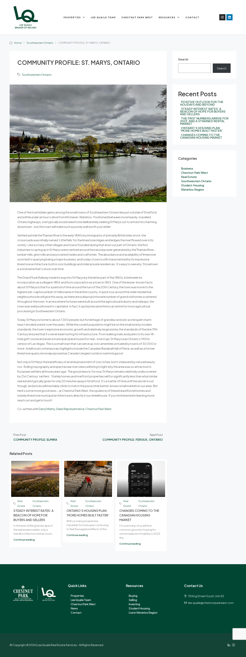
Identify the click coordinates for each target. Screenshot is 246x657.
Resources (167, 17)
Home (18, 42)
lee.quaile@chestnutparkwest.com (211, 602)
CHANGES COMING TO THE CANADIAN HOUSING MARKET (139, 515)
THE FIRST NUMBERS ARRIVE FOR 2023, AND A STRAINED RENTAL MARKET (204, 120)
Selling (133, 600)
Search (183, 59)
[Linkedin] (229, 17)
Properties (72, 17)
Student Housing (192, 185)
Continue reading (24, 539)
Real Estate (21, 503)
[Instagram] (222, 17)
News (74, 608)
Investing (134, 604)
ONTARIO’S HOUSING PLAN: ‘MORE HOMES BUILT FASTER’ (201, 129)
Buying (133, 595)
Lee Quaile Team (103, 17)
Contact (192, 17)
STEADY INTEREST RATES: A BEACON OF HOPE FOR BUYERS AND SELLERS (33, 515)
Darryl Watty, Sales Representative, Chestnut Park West (75, 409)
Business (187, 168)
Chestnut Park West (137, 17)
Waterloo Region (192, 189)
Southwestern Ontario (40, 42)
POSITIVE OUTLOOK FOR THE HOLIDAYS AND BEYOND (201, 103)
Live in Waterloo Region (143, 612)
